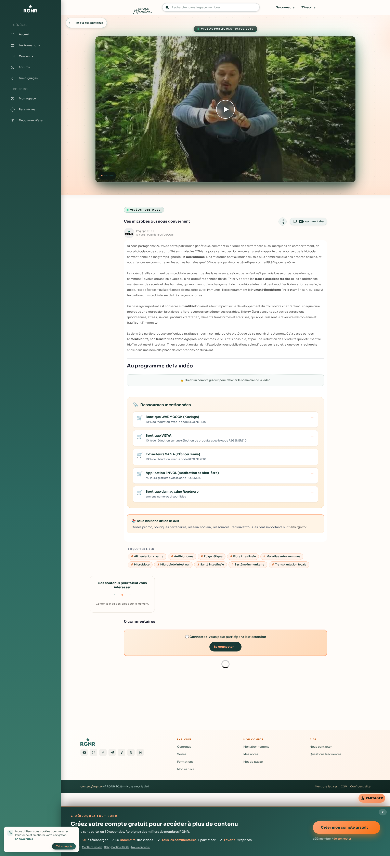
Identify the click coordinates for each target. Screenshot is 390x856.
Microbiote (142, 564)
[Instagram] (93, 752)
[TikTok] (121, 752)
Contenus (184, 746)
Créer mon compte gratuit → (346, 827)
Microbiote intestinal (175, 564)
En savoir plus (24, 839)
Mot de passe (253, 761)
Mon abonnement (256, 746)
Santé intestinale (212, 564)
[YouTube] (84, 752)
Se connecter (286, 7)
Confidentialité (360, 786)
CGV (344, 786)
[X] (131, 752)
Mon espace (186, 769)
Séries (181, 754)
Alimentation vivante (148, 556)
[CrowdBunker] (140, 752)
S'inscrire (308, 7)
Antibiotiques (183, 556)
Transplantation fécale (290, 564)
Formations (185, 761)
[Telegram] (112, 752)
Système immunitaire (249, 564)
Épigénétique (213, 556)
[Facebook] (103, 752)
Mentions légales (326, 786)
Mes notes (250, 754)
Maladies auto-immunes (283, 556)
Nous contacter (321, 746)
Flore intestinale (244, 556)
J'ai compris (64, 846)
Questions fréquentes (325, 754)
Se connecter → (225, 646)
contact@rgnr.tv (91, 786)
